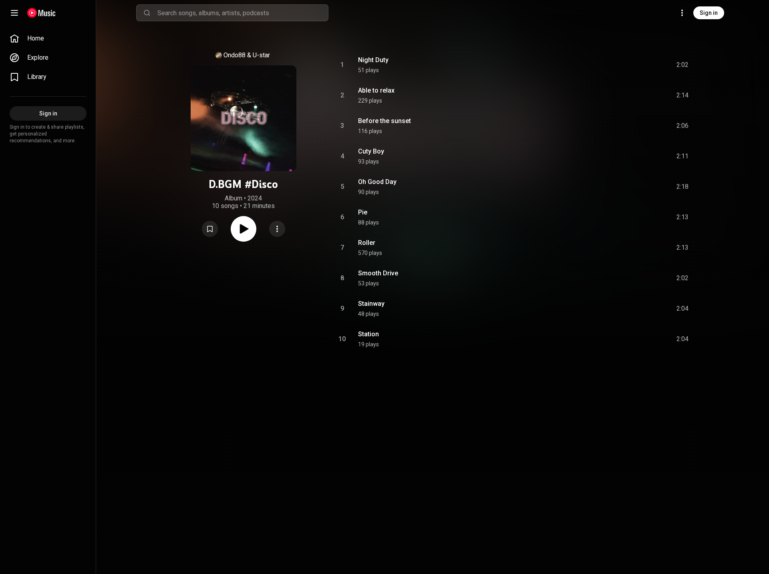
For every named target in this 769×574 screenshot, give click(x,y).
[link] (48, 38)
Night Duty (373, 60)
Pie (362, 212)
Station (368, 334)
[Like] (622, 65)
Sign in (709, 13)
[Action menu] (277, 229)
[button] (210, 229)
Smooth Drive (378, 273)
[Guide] (14, 13)
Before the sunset (384, 121)
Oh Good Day (377, 182)
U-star (261, 55)
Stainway (371, 303)
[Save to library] (210, 229)
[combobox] (242, 13)
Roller (366, 243)
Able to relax (376, 90)
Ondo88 (234, 55)
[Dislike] (637, 65)
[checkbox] (683, 65)
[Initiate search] (147, 12)
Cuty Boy (371, 151)
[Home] (41, 13)
